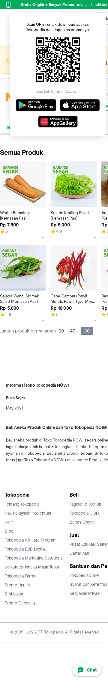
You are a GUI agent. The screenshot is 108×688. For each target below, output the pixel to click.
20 (61, 330)
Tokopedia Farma (20, 576)
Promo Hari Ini (18, 585)
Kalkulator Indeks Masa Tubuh (33, 567)
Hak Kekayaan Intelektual (28, 513)
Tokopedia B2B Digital (25, 549)
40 (72, 330)
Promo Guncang (20, 603)
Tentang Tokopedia (22, 504)
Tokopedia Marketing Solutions (33, 558)
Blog (9, 531)
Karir (9, 522)
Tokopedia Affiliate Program (31, 540)
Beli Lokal (14, 594)
